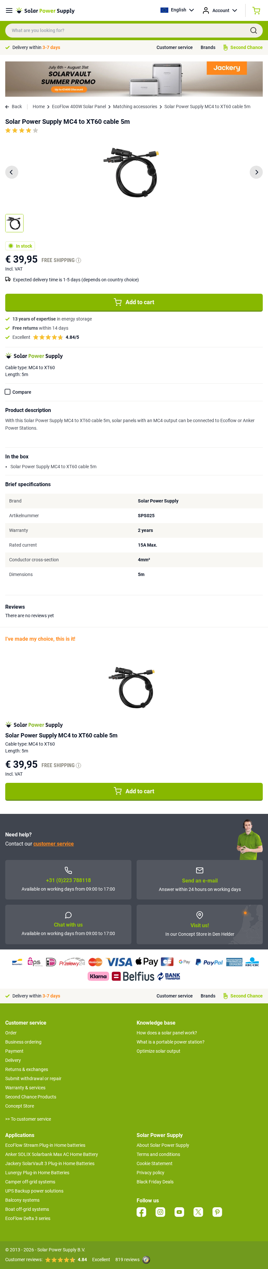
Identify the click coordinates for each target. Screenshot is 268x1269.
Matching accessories (135, 106)
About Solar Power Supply (163, 1145)
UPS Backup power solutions (34, 1191)
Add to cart (140, 302)
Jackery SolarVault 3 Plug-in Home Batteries (49, 1163)
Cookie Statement (155, 1163)
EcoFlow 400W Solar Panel (79, 106)
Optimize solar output (158, 1051)
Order (11, 1032)
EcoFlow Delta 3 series (27, 1218)
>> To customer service (28, 1119)
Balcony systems (22, 1200)
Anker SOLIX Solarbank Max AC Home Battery (51, 1154)
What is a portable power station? (171, 1042)
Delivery (13, 1060)
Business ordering (23, 1042)
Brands (208, 47)
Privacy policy (150, 1172)
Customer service (175, 47)
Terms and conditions (158, 1154)
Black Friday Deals (155, 1181)
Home (39, 106)
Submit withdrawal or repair (33, 1078)
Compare (21, 392)
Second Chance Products (30, 1096)
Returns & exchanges (26, 1069)
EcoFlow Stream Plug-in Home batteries (45, 1145)
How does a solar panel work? (167, 1032)
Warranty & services (25, 1087)
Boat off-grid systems (27, 1209)
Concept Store (19, 1106)
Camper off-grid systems (30, 1181)
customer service (53, 844)
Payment (14, 1051)
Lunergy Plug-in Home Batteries (37, 1172)
